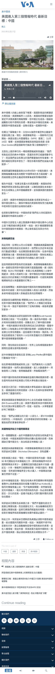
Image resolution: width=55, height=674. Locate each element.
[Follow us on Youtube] (16, 620)
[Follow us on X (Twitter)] (10, 620)
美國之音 (10, 89)
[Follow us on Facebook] (4, 620)
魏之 (3, 27)
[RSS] (28, 620)
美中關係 (6, 11)
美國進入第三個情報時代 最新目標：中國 (28, 85)
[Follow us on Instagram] (22, 620)
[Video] (34, 670)
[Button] (50, 37)
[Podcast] (34, 620)
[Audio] (21, 670)
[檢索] (46, 670)
